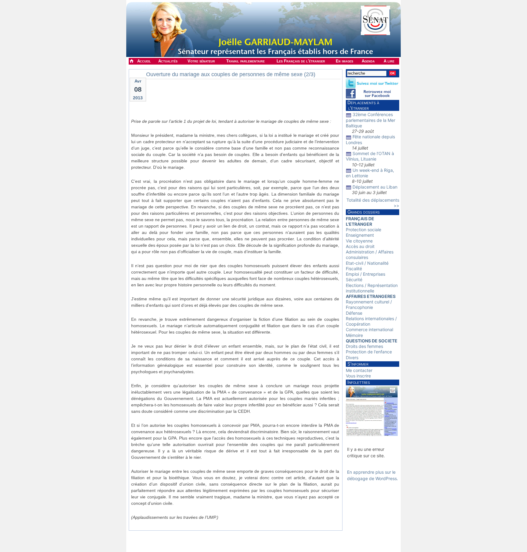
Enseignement (360, 235)
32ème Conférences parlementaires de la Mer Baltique (370, 120)
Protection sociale (363, 229)
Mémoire (354, 335)
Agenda (368, 61)
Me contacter (359, 370)
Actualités (167, 61)
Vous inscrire (358, 375)
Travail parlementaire (245, 61)
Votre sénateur (201, 61)
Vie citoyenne (359, 240)
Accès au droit (360, 246)
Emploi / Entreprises (365, 274)
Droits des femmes (364, 346)
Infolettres (358, 382)
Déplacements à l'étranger (362, 105)
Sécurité (354, 279)
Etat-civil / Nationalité (367, 263)
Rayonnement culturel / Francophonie (369, 304)
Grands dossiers (363, 212)
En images (344, 61)
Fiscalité (354, 268)
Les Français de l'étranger (301, 61)
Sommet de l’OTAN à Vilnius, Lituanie (370, 156)
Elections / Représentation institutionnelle (372, 288)
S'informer (357, 364)
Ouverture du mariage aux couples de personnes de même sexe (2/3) (230, 74)
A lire (389, 61)
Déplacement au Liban (375, 186)
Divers (352, 357)
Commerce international (369, 329)
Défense (354, 313)
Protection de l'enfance (369, 351)
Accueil (144, 61)
